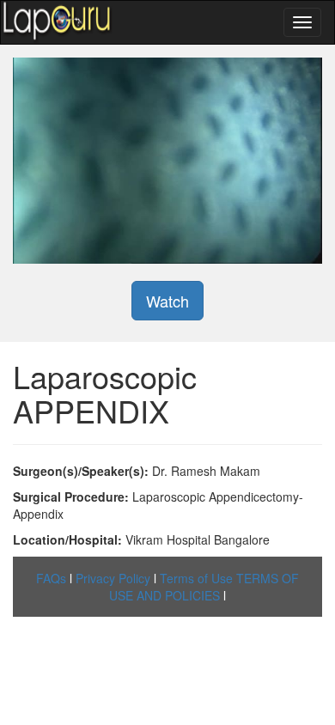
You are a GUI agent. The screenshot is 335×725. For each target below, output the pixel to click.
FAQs (51, 578)
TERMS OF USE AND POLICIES (204, 587)
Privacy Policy (113, 578)
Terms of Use (196, 578)
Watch (167, 300)
